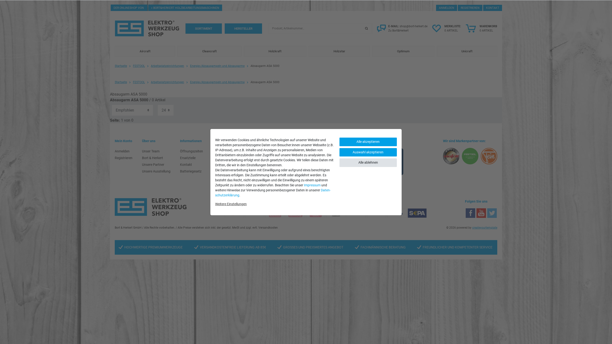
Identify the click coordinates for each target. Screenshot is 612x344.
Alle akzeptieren (368, 142)
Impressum (312, 185)
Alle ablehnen (368, 162)
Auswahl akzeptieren (368, 152)
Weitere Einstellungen (231, 204)
